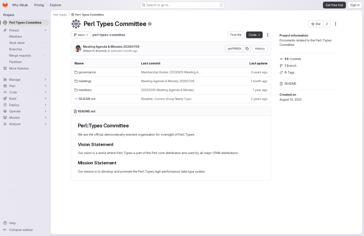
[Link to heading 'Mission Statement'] (118, 162)
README (290, 83)
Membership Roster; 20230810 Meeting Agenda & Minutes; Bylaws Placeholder (171, 72)
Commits (293, 59)
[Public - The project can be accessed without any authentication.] (149, 24)
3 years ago (259, 72)
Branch (290, 65)
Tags (289, 72)
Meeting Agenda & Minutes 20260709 (111, 46)
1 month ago (130, 50)
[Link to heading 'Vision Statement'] (116, 144)
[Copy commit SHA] (247, 48)
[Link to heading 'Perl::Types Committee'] (131, 126)
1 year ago (260, 90)
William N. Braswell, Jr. (96, 50)
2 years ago (259, 99)
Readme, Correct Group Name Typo (166, 99)
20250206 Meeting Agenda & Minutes (167, 90)
